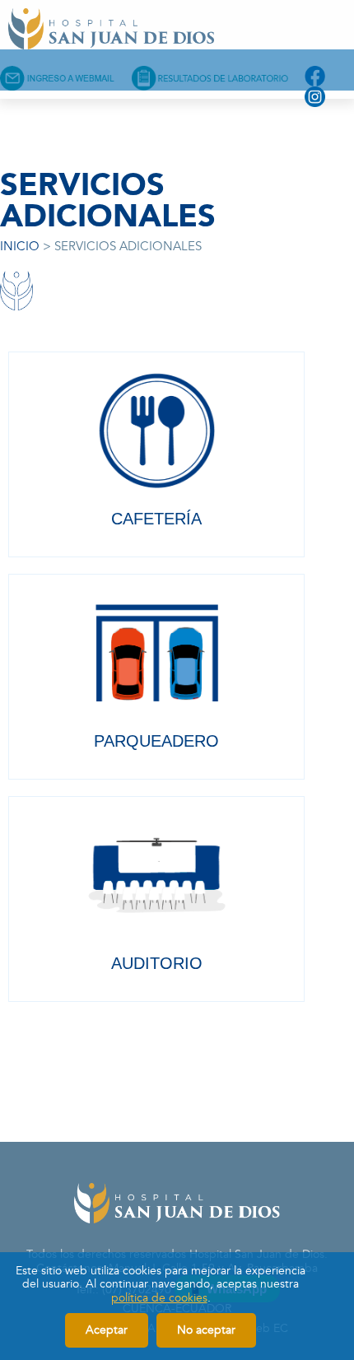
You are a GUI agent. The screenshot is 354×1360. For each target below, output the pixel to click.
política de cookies (159, 1298)
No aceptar (206, 1330)
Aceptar (107, 1330)
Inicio (20, 246)
